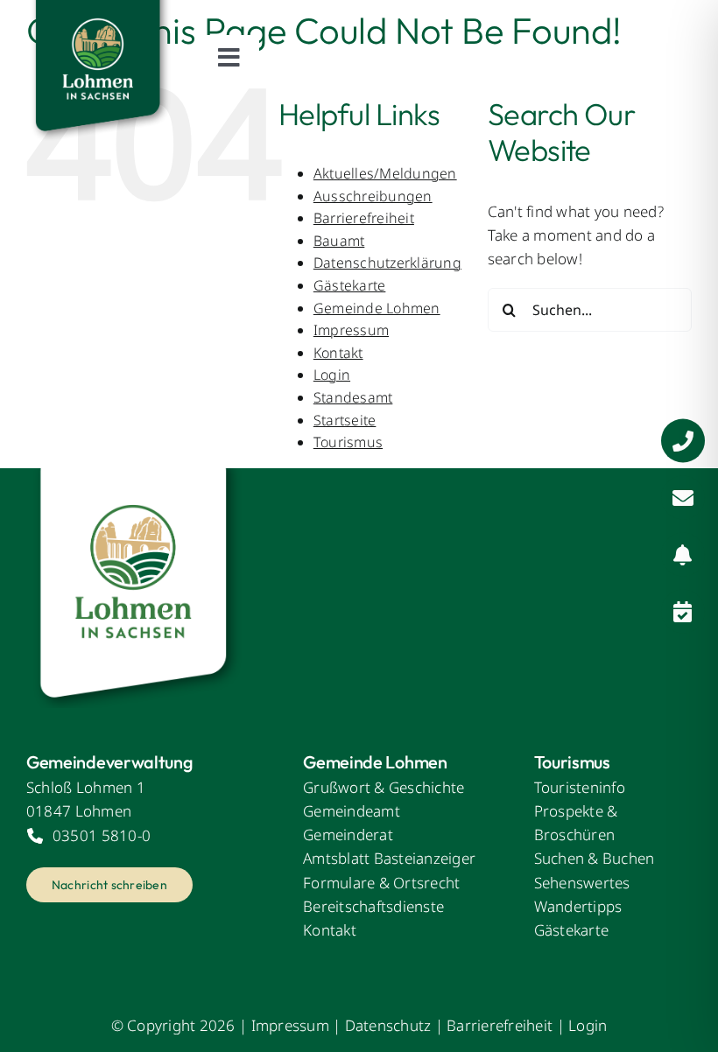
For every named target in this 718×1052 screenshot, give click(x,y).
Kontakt (338, 352)
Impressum (351, 330)
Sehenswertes (582, 883)
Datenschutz (388, 1025)
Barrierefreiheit (363, 218)
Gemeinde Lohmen (376, 308)
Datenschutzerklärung (387, 262)
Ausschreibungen (373, 196)
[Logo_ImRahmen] (135, 476)
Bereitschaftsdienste (373, 906)
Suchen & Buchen (594, 858)
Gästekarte (349, 285)
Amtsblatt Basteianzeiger (389, 858)
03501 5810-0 (102, 835)
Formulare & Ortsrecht (381, 883)
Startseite (345, 420)
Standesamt (353, 397)
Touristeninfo (579, 787)
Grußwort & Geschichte (383, 787)
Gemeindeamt (351, 811)
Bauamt (339, 240)
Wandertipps (578, 906)
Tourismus (348, 442)
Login (331, 374)
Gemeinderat (348, 834)
